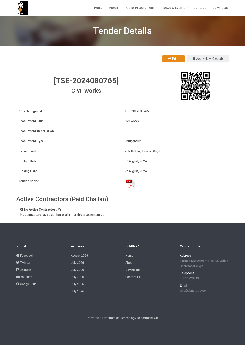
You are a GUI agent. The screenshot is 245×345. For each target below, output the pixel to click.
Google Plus (27, 284)
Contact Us (133, 277)
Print (175, 59)
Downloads (220, 8)
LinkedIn (25, 270)
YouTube (26, 277)
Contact (200, 8)
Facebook (26, 255)
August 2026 (79, 255)
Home (98, 8)
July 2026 (77, 263)
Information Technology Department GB (131, 318)
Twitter (24, 263)
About (113, 8)
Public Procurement (139, 8)
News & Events (174, 8)
